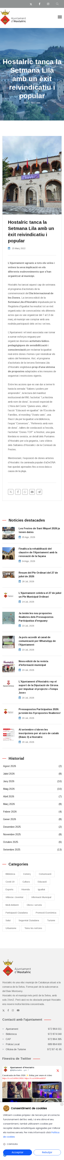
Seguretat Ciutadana (29, 920)
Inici (26, 102)
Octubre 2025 (32, 842)
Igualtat (41, 889)
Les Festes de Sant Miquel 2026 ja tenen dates (39, 530)
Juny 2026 (32, 781)
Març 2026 (32, 804)
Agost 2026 (32, 766)
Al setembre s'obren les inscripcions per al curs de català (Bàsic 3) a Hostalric (39, 733)
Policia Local (34, 1044)
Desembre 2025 (32, 827)
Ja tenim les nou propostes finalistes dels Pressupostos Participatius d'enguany (36, 617)
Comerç (27, 874)
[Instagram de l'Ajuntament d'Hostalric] (13, 1010)
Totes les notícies (33, 928)
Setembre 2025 (32, 849)
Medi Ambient (12, 905)
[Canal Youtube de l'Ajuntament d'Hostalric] (18, 1010)
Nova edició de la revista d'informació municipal (33, 663)
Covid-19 (10, 881)
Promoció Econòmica (46, 912)
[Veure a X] (57, 1070)
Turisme (51, 920)
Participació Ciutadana (17, 912)
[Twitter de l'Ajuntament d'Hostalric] (3, 1010)
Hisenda (25, 889)
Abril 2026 (32, 796)
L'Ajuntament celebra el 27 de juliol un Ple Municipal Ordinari (40, 595)
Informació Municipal (41, 897)
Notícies (35, 102)
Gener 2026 (32, 819)
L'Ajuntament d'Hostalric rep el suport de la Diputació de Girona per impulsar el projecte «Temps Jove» (38, 687)
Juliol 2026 (32, 773)
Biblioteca (10, 874)
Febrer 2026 (32, 811)
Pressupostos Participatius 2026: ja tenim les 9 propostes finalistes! (40, 711)
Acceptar (17, 1152)
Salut (8, 920)
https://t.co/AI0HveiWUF (35, 1078)
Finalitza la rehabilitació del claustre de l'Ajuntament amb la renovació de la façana (38, 552)
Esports (9, 889)
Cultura (26, 881)
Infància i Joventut (14, 897)
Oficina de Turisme (34, 1049)
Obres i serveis (34, 905)
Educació (42, 881)
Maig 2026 (32, 789)
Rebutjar (47, 1152)
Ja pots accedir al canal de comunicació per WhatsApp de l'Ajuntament (37, 641)
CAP (34, 1039)
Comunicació (45, 874)
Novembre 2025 (32, 834)
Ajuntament (34, 1029)
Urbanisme (11, 928)
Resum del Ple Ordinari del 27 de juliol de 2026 (38, 574)
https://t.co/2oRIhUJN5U (13, 1078)
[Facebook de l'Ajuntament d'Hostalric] (8, 1010)
